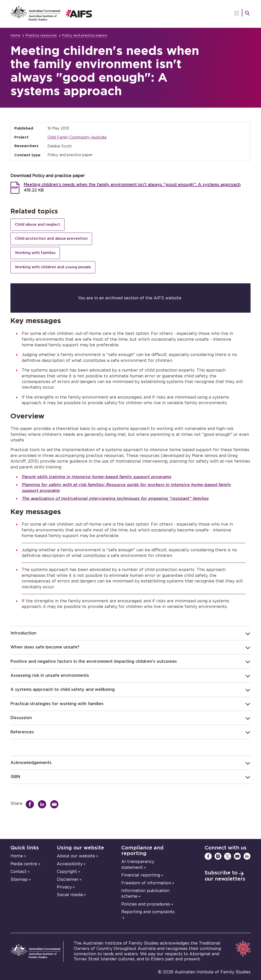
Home (15, 35)
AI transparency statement (137, 864)
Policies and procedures (145, 904)
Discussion (21, 718)
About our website (76, 856)
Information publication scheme (145, 893)
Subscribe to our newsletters (225, 876)
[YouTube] (237, 856)
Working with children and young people (53, 267)
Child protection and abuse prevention (51, 238)
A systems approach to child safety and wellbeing (62, 690)
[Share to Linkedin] (43, 804)
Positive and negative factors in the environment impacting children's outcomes (93, 661)
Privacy (64, 887)
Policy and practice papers (84, 35)
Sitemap (19, 879)
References (22, 732)
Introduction (23, 633)
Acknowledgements (30, 763)
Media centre (23, 864)
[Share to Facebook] (31, 804)
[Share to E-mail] (55, 804)
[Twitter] (227, 856)
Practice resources (41, 35)
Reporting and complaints (148, 912)
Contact (18, 872)
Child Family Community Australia (77, 137)
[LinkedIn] (247, 856)
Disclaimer (68, 879)
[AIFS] (51, 20)
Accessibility (70, 864)
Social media (70, 895)
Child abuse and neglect (37, 224)
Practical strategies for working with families (56, 704)
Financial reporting (140, 875)
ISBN (15, 777)
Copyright (67, 872)
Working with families (35, 253)
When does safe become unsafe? (45, 647)
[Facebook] (208, 856)
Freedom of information (146, 883)
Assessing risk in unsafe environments (49, 675)
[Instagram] (217, 856)
